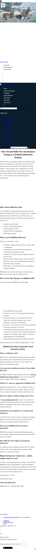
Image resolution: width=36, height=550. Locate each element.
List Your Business (8, 67)
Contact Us (6, 520)
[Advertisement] (18, 41)
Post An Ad (7, 130)
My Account (6, 65)
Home (5, 117)
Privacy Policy (7, 521)
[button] (1, 1)
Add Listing (7, 127)
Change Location (7, 69)
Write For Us (7, 132)
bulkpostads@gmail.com (10, 517)
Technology (7, 122)
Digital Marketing (9, 125)
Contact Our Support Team (8, 482)
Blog (5, 523)
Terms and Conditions (8, 522)
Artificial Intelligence (10, 120)
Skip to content (4, 62)
